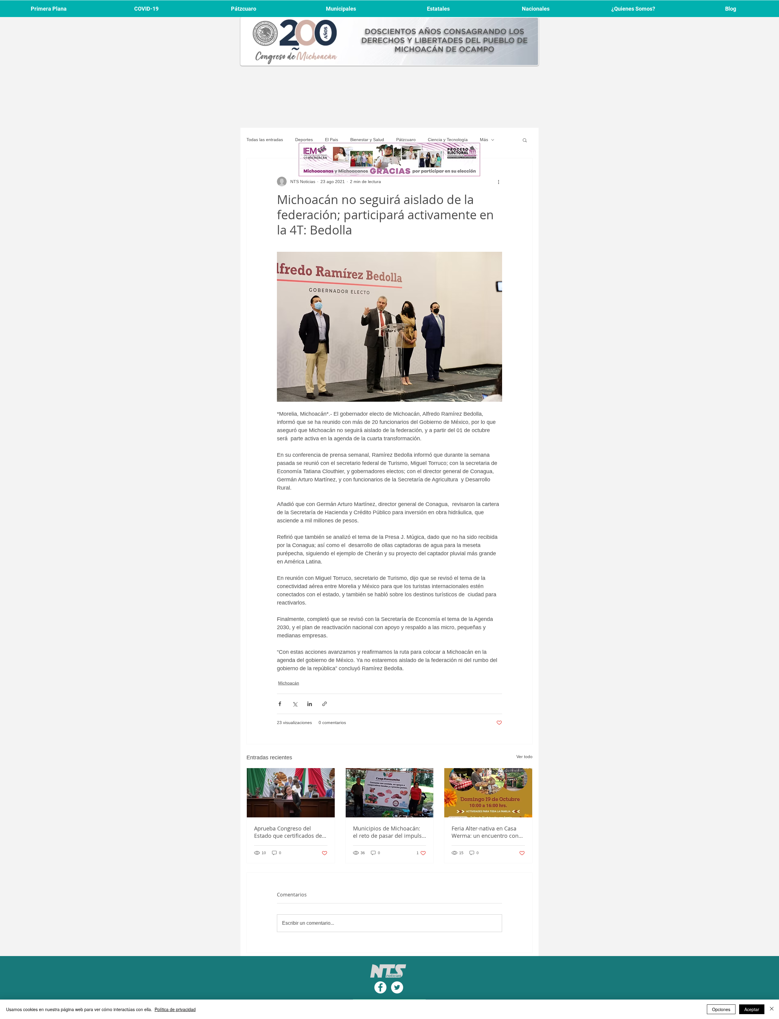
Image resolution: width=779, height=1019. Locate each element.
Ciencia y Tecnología (448, 139)
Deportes (304, 139)
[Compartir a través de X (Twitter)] (295, 704)
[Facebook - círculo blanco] (380, 987)
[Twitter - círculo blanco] (397, 987)
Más (484, 139)
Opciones (721, 1009)
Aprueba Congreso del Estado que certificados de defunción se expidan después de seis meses (288, 832)
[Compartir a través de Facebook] (280, 704)
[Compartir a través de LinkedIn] (310, 704)
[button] (525, 139)
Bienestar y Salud (367, 139)
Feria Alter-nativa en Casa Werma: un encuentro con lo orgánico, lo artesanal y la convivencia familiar (488, 832)
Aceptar (751, 1009)
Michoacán (288, 683)
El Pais (331, 139)
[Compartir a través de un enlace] (324, 704)
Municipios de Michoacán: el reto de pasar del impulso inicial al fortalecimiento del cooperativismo (389, 832)
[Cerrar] (771, 1009)
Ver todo (524, 756)
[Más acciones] (498, 181)
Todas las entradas (264, 139)
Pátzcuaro (406, 139)
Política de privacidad (175, 1009)
